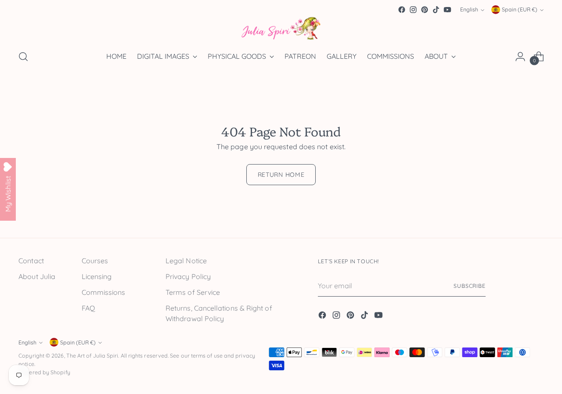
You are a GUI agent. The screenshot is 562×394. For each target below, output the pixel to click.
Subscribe (470, 286)
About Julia (36, 276)
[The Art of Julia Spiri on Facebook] (402, 10)
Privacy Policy (188, 276)
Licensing (97, 276)
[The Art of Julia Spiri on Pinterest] (425, 10)
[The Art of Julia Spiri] (281, 29)
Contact (31, 260)
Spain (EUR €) (519, 10)
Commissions (104, 292)
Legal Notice (186, 260)
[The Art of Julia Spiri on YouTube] (447, 10)
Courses (95, 260)
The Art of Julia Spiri (92, 355)
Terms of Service (193, 292)
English (469, 10)
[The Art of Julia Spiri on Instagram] (413, 10)
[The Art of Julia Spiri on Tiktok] (436, 10)
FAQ (88, 308)
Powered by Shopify (44, 372)
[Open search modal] (23, 56)
